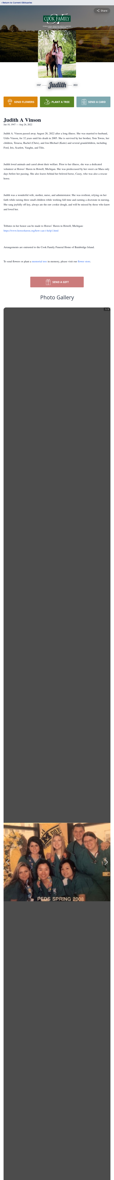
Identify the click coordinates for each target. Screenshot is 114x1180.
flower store (84, 261)
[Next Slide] (106, 862)
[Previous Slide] (8, 862)
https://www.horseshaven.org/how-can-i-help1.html (31, 230)
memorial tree (39, 261)
